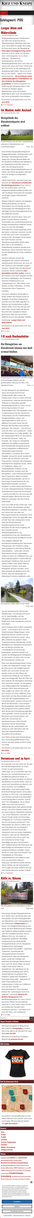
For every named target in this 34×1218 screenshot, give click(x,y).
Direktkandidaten (9, 1170)
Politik (8, 753)
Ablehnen (17, 1206)
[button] (31, 1182)
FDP (24, 1170)
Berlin (12, 1158)
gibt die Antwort (11, 1123)
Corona (20, 1168)
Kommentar (10, 105)
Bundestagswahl (5, 1165)
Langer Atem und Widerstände (11, 30)
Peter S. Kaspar (16, 761)
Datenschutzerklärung (18, 1215)
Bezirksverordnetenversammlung (14, 1163)
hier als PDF (11, 1033)
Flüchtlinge (28, 1170)
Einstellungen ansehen (17, 1211)
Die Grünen (25, 1168)
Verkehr (4, 1145)
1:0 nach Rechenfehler (15, 336)
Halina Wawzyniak (16, 1179)
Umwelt (4, 1140)
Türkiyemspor (19, 923)
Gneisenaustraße (26, 1176)
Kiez (8, 331)
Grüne (3, 1179)
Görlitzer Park (8, 1179)
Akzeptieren (17, 1201)
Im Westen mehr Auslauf (16, 110)
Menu (4, 13)
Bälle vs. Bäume (11, 878)
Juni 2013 (5, 102)
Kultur (3, 1135)
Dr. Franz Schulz (17, 1170)
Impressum (28, 1215)
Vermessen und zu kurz (15, 758)
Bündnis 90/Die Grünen (7, 1168)
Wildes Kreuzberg (8, 1147)
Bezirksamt (23, 1158)
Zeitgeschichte (7, 1150)
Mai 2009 (5, 750)
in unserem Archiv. (16, 1039)
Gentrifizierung (15, 1176)
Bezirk (16, 1157)
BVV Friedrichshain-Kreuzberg (21, 1165)
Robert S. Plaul (14, 35)
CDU (15, 1168)
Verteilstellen (17, 1028)
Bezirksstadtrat (18, 1160)
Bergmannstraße (5, 1158)
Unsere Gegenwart (8, 1142)
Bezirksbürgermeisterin (7, 1160)
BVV (11, 1165)
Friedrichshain (5, 1173)
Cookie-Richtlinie (8, 1215)
